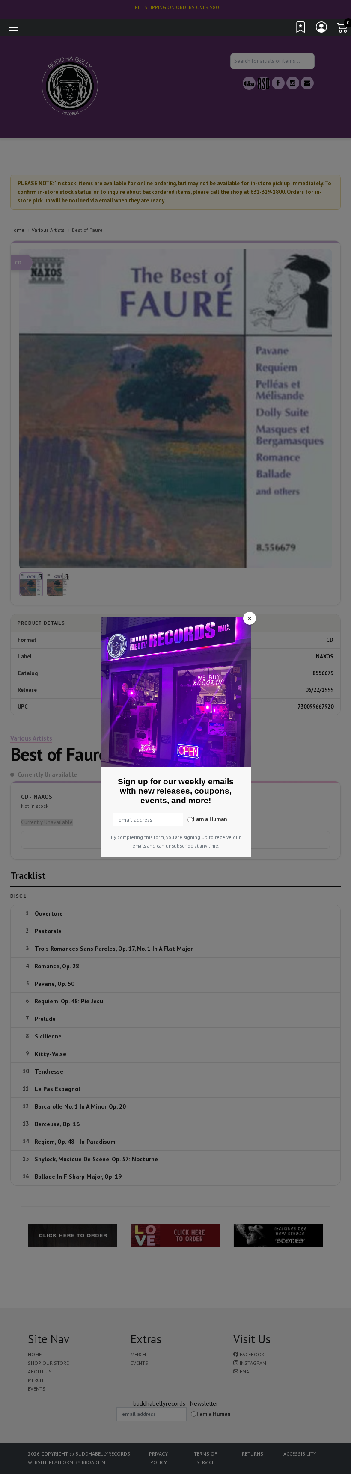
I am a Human (210, 819)
